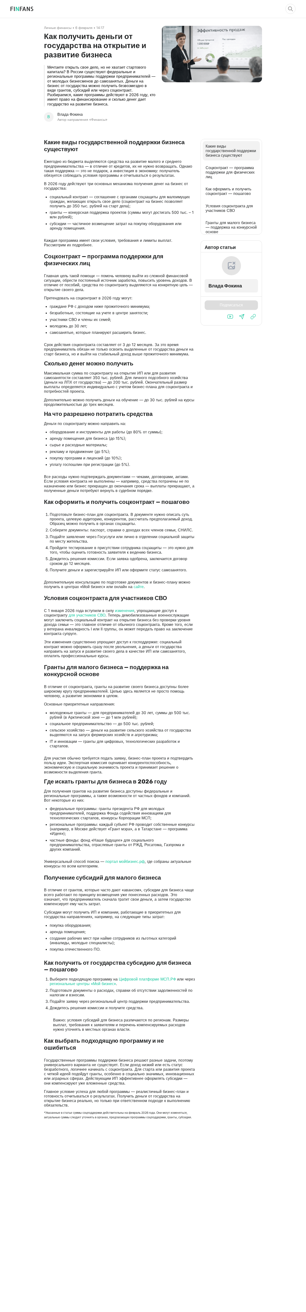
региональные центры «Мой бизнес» (83, 983)
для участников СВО (87, 615)
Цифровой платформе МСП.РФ (147, 979)
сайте (139, 586)
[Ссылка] (253, 316)
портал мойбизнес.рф (125, 861)
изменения (124, 610)
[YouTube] (230, 316)
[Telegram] (241, 316)
